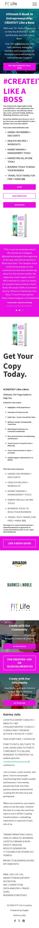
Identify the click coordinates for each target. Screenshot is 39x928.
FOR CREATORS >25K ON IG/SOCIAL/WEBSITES (20, 701)
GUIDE (19, 187)
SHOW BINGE (20, 205)
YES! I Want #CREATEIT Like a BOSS (19, 66)
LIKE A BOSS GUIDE (19, 581)
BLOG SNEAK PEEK (19, 196)
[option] (19, 296)
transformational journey (15, 799)
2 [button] (19, 348)
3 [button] (22, 348)
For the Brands (19, 741)
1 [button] (16, 348)
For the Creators (19, 684)
